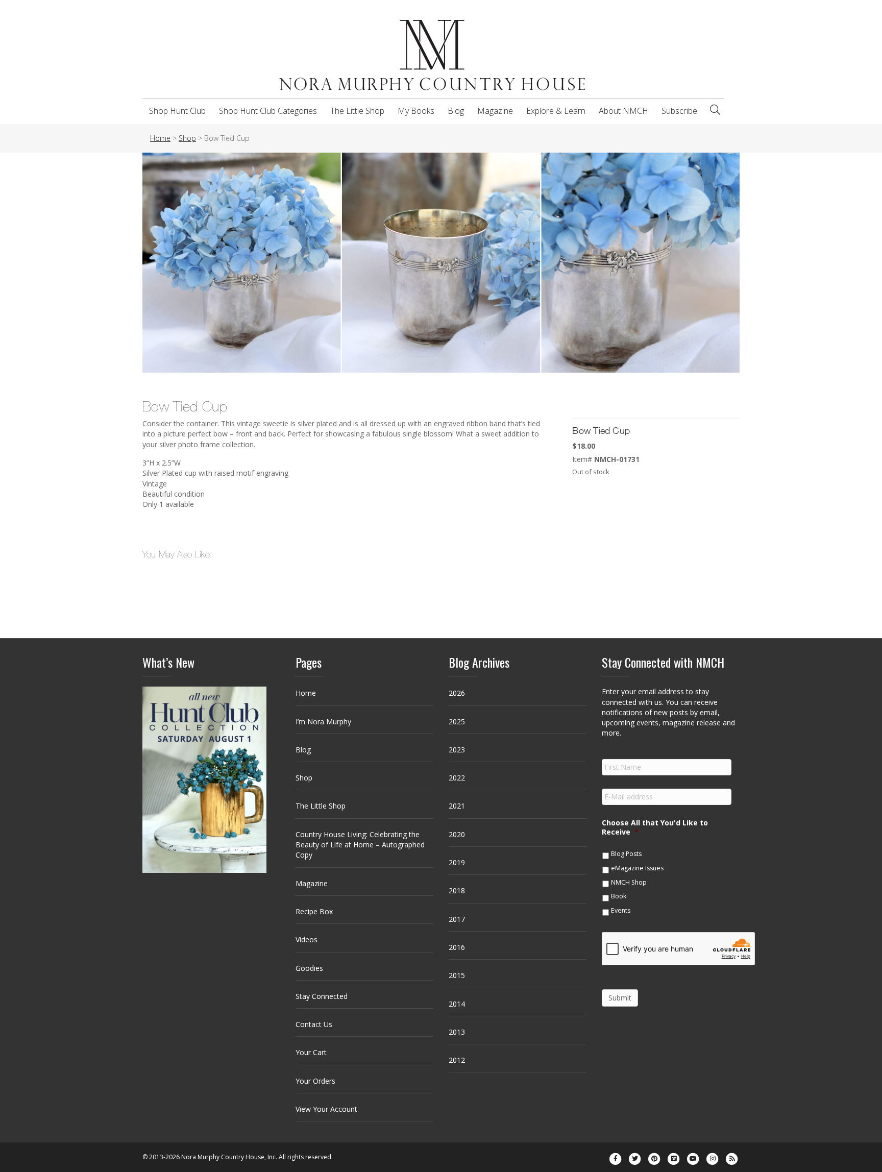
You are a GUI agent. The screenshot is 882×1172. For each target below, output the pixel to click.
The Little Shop (357, 110)
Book (618, 896)
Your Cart (311, 1052)
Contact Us (314, 1024)
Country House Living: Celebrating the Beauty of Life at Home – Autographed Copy (360, 844)
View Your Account (326, 1109)
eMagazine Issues (637, 868)
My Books (416, 110)
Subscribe (679, 110)
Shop (304, 778)
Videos (306, 939)
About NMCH (623, 110)
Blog (456, 110)
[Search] (715, 110)
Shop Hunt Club (177, 110)
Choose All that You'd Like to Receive (655, 827)
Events (620, 910)
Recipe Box (314, 911)
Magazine (495, 110)
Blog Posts (626, 853)
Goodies (309, 968)
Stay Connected (322, 996)
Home (306, 693)
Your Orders (315, 1081)
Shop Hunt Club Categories (268, 110)
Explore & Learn (555, 110)
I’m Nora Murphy (323, 721)
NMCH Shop (629, 882)
